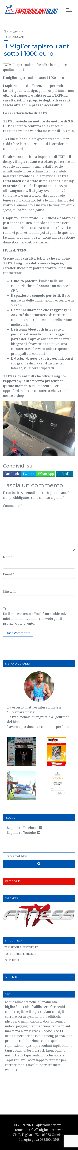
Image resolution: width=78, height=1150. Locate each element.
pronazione (63, 1036)
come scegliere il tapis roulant (28, 1011)
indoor (10, 1026)
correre (11, 1016)
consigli (58, 1011)
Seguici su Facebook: (23, 827)
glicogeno (12, 1021)
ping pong (46, 1036)
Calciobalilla (32, 1007)
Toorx (42, 1065)
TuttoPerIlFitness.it (20, 954)
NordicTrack (30, 1031)
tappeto (42, 1060)
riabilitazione (29, 1040)
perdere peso (27, 1036)
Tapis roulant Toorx (20, 1060)
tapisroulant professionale (44, 1055)
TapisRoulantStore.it (21, 947)
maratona (12, 1031)
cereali (48, 1007)
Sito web (9, 591)
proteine (11, 1040)
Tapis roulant (14, 37)
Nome (9, 557)
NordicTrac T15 (53, 1031)
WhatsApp (46, 474)
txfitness (54, 1065)
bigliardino (13, 1007)
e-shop (19, 395)
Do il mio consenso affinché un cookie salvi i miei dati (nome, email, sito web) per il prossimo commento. (36, 619)
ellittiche (55, 1016)
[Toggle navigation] (69, 11)
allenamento (47, 1002)
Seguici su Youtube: (22, 832)
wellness (11, 1070)
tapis (28, 1045)
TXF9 (61, 176)
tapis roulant (42, 1045)
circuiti (59, 1007)
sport (54, 1040)
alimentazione (26, 1002)
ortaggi (10, 1036)
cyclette (33, 1016)
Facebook (12, 474)
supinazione (14, 1045)
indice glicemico (52, 1021)
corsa (22, 1016)
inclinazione (30, 1021)
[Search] (39, 864)
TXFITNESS (11, 960)
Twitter (28, 474)
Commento (12, 505)
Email (8, 574)
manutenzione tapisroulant (49, 1026)
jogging (22, 1026)
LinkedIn (64, 474)
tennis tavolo (27, 1065)
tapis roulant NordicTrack (25, 1050)
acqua (9, 1002)
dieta (43, 1016)
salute (45, 1040)
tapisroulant (62, 1045)
